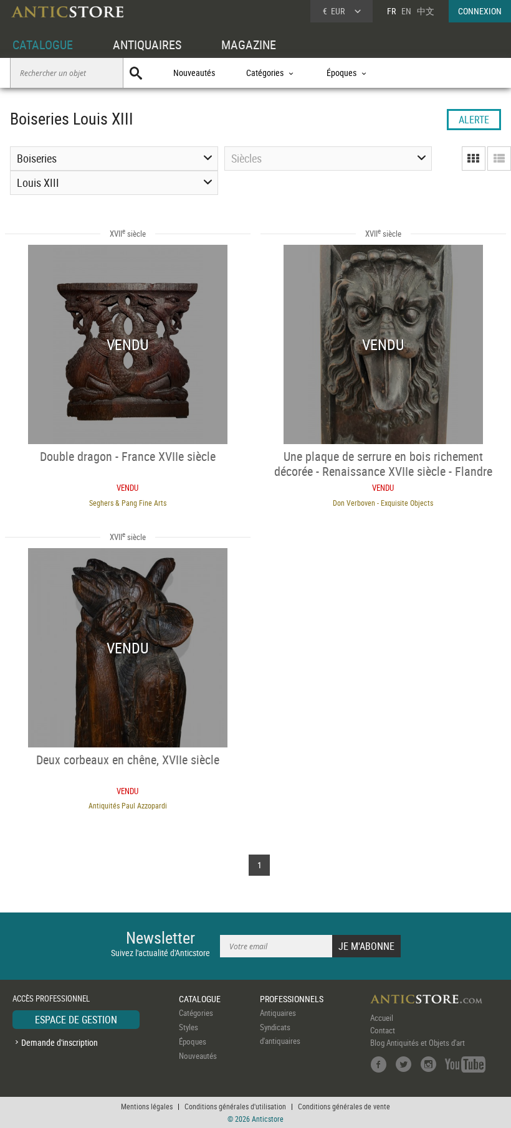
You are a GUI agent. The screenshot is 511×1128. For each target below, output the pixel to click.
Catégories (196, 1012)
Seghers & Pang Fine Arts (127, 503)
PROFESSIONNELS (291, 999)
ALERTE (474, 119)
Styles (188, 1027)
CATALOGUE (42, 44)
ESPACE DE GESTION (76, 1019)
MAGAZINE (248, 44)
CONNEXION (480, 11)
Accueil (381, 1017)
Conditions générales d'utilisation (235, 1106)
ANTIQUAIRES (147, 44)
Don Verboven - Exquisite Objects (383, 503)
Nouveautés (194, 72)
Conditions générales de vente (344, 1106)
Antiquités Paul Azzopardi (127, 805)
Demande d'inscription (59, 1042)
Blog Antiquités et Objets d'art (417, 1042)
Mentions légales (147, 1106)
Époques (192, 1041)
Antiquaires (278, 1012)
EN (406, 11)
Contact (382, 1030)
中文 (425, 11)
